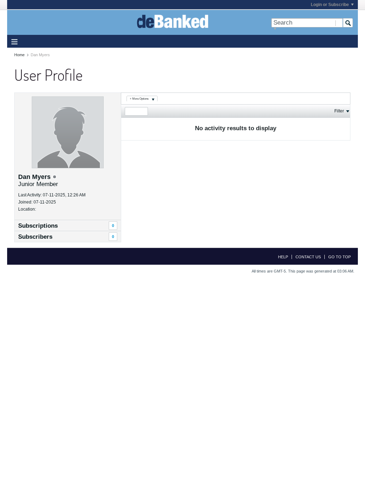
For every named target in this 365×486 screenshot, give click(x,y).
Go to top (339, 257)
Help (283, 257)
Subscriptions (38, 225)
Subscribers (35, 236)
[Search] (348, 22)
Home (19, 55)
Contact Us (308, 257)
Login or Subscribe (330, 4)
